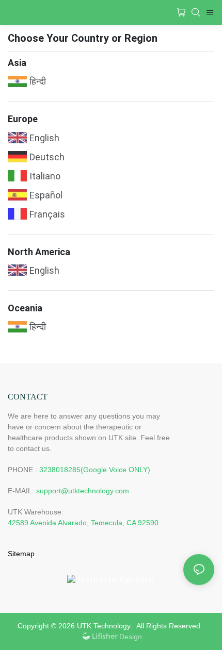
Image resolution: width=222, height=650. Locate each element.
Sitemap (21, 553)
